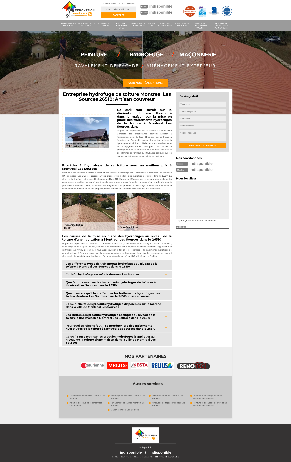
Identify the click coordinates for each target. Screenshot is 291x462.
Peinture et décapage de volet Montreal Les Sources (207, 397)
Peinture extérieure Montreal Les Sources (167, 397)
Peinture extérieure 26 (165, 24)
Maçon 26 (151, 24)
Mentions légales (167, 457)
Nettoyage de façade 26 (182, 24)
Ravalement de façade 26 (68, 24)
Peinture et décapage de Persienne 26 (221, 25)
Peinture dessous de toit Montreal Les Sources (85, 404)
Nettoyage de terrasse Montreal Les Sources (128, 397)
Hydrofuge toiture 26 (104, 24)
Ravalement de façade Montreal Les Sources (128, 404)
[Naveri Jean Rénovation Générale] (78, 10)
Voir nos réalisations (145, 82)
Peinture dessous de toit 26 (121, 25)
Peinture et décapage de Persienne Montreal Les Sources (210, 404)
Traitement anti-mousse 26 (86, 24)
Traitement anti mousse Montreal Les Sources (87, 397)
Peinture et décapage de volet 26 (200, 25)
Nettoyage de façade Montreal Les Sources (168, 404)
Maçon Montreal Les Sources (125, 409)
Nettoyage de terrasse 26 (138, 24)
